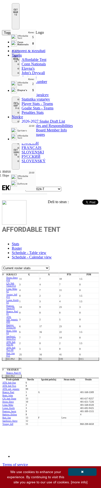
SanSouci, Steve (9, 421)
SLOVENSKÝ (34, 161)
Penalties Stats (33, 112)
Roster (17, 248)
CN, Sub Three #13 (11, 284)
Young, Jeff (7, 424)
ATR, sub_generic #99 (12, 319)
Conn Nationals (34, 64)
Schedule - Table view (29, 253)
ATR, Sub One (9, 383)
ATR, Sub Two (9, 386)
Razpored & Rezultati (28, 51)
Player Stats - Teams (37, 104)
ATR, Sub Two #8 (10, 349)
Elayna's (28, 68)
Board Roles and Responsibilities (47, 126)
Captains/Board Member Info (44, 130)
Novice (17, 117)
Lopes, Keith (8, 408)
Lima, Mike (7, 405)
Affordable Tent (34, 60)
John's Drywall (33, 73)
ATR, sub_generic (10, 389)
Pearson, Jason (9, 411)
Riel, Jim (6, 418)
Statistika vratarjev (36, 99)
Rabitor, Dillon (9, 414)
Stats (15, 244)
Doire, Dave (8, 402)
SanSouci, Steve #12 (11, 337)
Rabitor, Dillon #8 (11, 326)
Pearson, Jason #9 (10, 307)
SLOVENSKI (33, 152)
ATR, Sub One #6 (10, 343)
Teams (17, 55)
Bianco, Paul (8, 392)
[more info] (79, 482)
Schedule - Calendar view (32, 257)
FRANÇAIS (31, 148)
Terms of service (15, 465)
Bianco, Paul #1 (13, 373)
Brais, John (7, 395)
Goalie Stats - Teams (37, 108)
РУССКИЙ (31, 156)
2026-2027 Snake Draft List (43, 121)
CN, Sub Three (9, 398)
